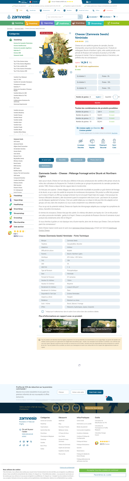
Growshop (18, 218)
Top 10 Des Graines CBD (20, 71)
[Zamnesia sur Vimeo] (27, 442)
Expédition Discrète (64, 451)
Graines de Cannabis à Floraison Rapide (23, 89)
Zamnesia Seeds (18, 55)
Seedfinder (61, 420)
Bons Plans (44, 445)
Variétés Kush (17, 125)
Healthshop (18, 204)
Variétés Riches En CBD (20, 93)
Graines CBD (17, 53)
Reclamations (80, 451)
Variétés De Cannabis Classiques (23, 82)
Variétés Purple (18, 127)
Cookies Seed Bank (19, 180)
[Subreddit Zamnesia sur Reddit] (24, 445)
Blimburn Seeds (18, 161)
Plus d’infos (114, 133)
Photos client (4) (95, 160)
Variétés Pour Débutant (20, 77)
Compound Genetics (19, 178)
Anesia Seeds (17, 151)
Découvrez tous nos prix (94, 408)
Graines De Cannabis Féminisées (23, 43)
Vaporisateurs (44, 427)
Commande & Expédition (83, 430)
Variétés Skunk (18, 129)
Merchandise (19, 222)
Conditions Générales (82, 433)
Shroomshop (19, 213)
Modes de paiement (82, 427)
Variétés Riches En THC (20, 95)
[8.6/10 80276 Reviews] (20, 231)
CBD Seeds (17, 175)
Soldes (42, 449)
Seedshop (18, 40)
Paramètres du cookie (102, 475)
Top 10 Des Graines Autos (21, 61)
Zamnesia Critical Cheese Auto (83, 228)
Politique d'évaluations (83, 444)
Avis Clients (62, 436)
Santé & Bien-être (45, 430)
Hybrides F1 (17, 50)
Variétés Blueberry (19, 112)
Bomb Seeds (17, 163)
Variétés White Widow (20, 132)
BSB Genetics (17, 166)
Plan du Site (62, 454)
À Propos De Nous (64, 433)
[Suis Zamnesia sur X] (31, 442)
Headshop (18, 195)
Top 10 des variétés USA (20, 66)
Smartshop (18, 209)
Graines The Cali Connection (21, 173)
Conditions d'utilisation (56, 399)
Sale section (19, 227)
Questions (78, 160)
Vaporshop (18, 200)
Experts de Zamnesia (64, 447)
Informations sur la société (84, 424)
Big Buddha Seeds (19, 158)
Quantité (108, 97)
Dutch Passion (18, 192)
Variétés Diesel (18, 117)
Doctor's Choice (18, 187)
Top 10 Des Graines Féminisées (22, 68)
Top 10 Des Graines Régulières (22, 64)
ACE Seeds (17, 141)
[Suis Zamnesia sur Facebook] (20, 442)
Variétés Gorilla (18, 120)
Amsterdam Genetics (19, 149)
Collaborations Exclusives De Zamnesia (22, 101)
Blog (60, 424)
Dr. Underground (18, 190)
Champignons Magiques (47, 436)
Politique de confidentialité (41, 399)
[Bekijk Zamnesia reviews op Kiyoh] (10, 233)
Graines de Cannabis (46, 420)
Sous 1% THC (17, 79)
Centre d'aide (80, 420)
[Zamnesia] (25, 17)
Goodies (43, 442)
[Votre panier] (115, 17)
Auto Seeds (17, 153)
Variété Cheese (18, 115)
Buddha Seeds (18, 170)
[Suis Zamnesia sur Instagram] (24, 442)
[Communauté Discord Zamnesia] (27, 445)
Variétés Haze (18, 122)
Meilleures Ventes (63, 430)
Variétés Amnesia (19, 110)
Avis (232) (62, 160)
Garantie (79, 447)
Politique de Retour (82, 441)
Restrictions (46, 166)
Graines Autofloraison (20, 45)
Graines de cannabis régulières (23, 48)
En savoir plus (46, 160)
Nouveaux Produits (64, 427)
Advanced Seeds (18, 144)
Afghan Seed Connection (21, 146)
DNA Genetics (17, 185)
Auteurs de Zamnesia (64, 444)
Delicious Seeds (18, 183)
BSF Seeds (17, 168)
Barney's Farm (18, 156)
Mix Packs (16, 98)
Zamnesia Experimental (20, 104)
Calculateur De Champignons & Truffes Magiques (101, 428)
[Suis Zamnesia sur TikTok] (20, 445)
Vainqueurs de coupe (19, 84)
